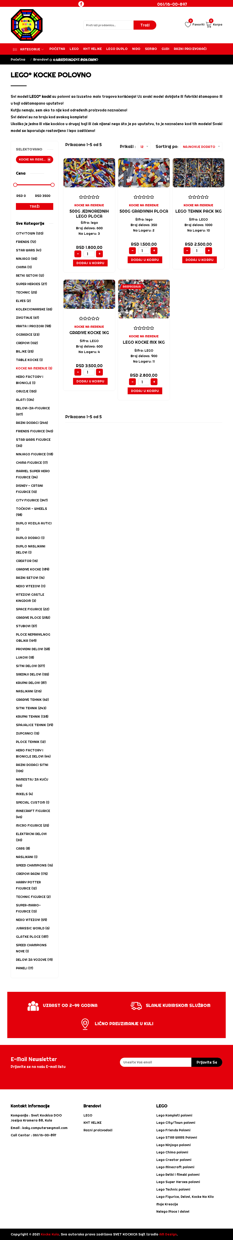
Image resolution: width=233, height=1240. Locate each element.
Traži (35, 206)
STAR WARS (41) (28, 250)
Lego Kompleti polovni (174, 1115)
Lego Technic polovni (173, 1189)
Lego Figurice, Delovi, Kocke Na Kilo (185, 1197)
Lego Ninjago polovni (173, 1145)
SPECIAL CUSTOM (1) (32, 802)
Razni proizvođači (190, 49)
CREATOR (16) (27, 561)
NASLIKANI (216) (28, 691)
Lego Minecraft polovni (175, 1167)
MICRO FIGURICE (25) (32, 825)
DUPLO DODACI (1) (30, 538)
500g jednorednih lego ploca (89, 214)
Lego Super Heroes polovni (178, 1182)
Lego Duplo (117, 49)
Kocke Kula (50, 1234)
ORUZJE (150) (26, 391)
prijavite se (207, 1062)
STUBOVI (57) (26, 626)
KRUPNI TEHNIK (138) (32, 716)
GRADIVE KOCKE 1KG (89, 332)
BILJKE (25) (24, 351)
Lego (74, 49)
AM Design (168, 1234)
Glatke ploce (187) (32, 937)
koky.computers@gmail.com (45, 1128)
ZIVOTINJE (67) (27, 318)
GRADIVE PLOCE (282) (33, 618)
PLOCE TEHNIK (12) (31, 742)
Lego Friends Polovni (173, 1130)
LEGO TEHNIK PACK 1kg (198, 211)
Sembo (151, 49)
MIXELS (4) (24, 794)
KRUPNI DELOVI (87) (31, 683)
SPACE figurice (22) (32, 609)
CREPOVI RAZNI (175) (32, 874)
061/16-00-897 (172, 4)
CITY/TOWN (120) (29, 233)
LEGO (88, 1115)
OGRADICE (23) (27, 335)
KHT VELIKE (92, 49)
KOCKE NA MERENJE (89, 205)
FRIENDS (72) (26, 242)
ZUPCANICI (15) (27, 733)
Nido (136, 49)
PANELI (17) (24, 968)
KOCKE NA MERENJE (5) (34, 368)
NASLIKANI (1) (26, 857)
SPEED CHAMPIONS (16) (34, 865)
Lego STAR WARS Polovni (176, 1137)
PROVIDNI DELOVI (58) (33, 649)
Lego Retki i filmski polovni (178, 1175)
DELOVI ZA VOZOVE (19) (34, 960)
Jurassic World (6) (32, 928)
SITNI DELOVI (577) (30, 666)
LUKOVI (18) (25, 657)
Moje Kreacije (167, 1204)
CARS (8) (23, 848)
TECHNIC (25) (26, 292)
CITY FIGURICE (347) (32, 500)
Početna (57, 49)
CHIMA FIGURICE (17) (32, 463)
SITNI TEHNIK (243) (31, 708)
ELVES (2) (23, 301)
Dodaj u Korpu (90, 263)
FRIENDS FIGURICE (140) (34, 431)
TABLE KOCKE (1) (29, 360)
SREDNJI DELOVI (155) (32, 674)
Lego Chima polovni (172, 1152)
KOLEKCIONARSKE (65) (34, 309)
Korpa (216, 23)
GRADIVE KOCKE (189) (32, 569)
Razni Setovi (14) (30, 578)
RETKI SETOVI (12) (30, 275)
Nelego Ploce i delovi (172, 1211)
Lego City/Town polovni (175, 1123)
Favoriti (197, 23)
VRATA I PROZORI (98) (33, 326)
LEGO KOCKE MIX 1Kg (144, 342)
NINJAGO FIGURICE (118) (34, 454)
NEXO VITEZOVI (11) (30, 586)
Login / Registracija (177, 12)
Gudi (165, 49)
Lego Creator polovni (173, 1160)
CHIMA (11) (24, 267)
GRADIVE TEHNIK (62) (32, 700)
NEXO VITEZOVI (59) (31, 920)
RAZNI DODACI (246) (32, 423)
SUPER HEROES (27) (31, 284)
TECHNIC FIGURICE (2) (33, 897)
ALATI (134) (25, 400)
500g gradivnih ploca (144, 211)
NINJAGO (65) (26, 259)
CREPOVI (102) (27, 343)
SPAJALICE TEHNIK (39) (34, 725)
